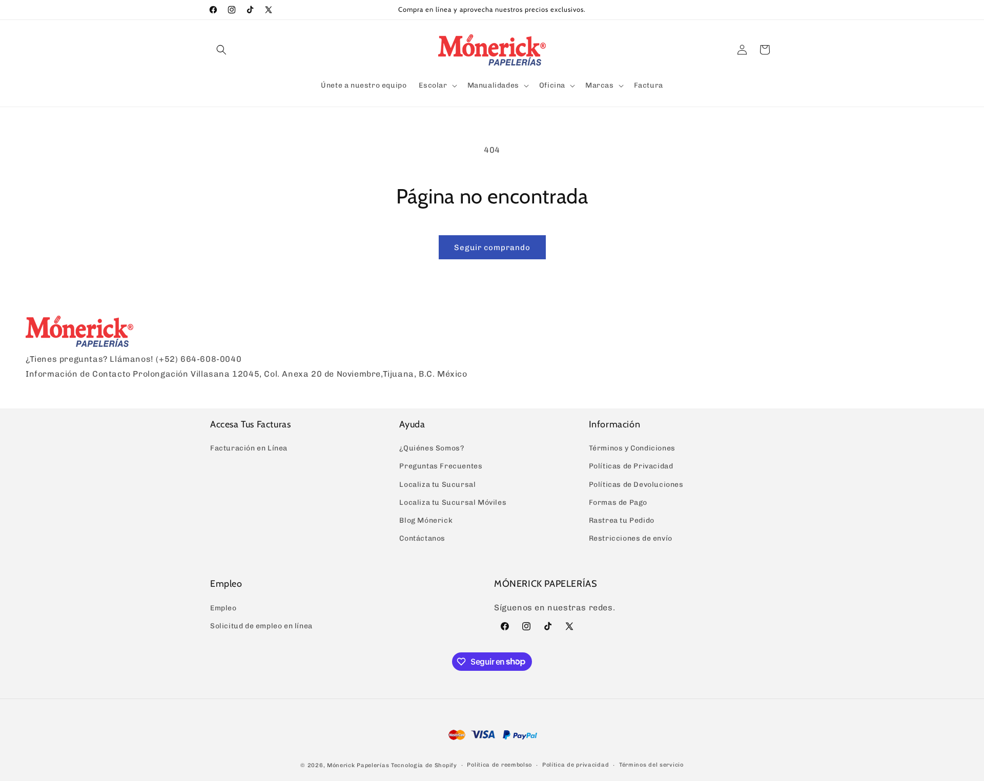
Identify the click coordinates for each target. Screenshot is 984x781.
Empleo (223, 608)
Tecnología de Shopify (424, 765)
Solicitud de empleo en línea (261, 626)
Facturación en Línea (249, 448)
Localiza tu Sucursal (437, 484)
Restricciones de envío (630, 538)
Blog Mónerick (426, 520)
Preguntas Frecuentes (440, 466)
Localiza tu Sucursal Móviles (452, 502)
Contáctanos (422, 538)
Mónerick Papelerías (358, 765)
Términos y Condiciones (632, 448)
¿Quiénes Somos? (431, 448)
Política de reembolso (499, 765)
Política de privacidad (575, 765)
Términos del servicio (651, 765)
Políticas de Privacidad (631, 466)
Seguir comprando (492, 247)
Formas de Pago (618, 502)
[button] (221, 49)
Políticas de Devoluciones (636, 484)
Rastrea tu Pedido (621, 520)
